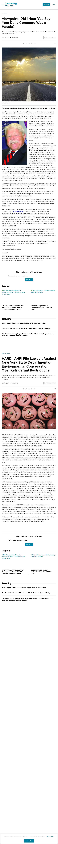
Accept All (29, 840)
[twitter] (29, 43)
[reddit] (31, 43)
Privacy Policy (50, 836)
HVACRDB (4, 14)
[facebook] (23, 43)
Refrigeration (6, 353)
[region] (29, 839)
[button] (3, 5)
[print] (55, 43)
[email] (34, 43)
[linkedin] (26, 43)
